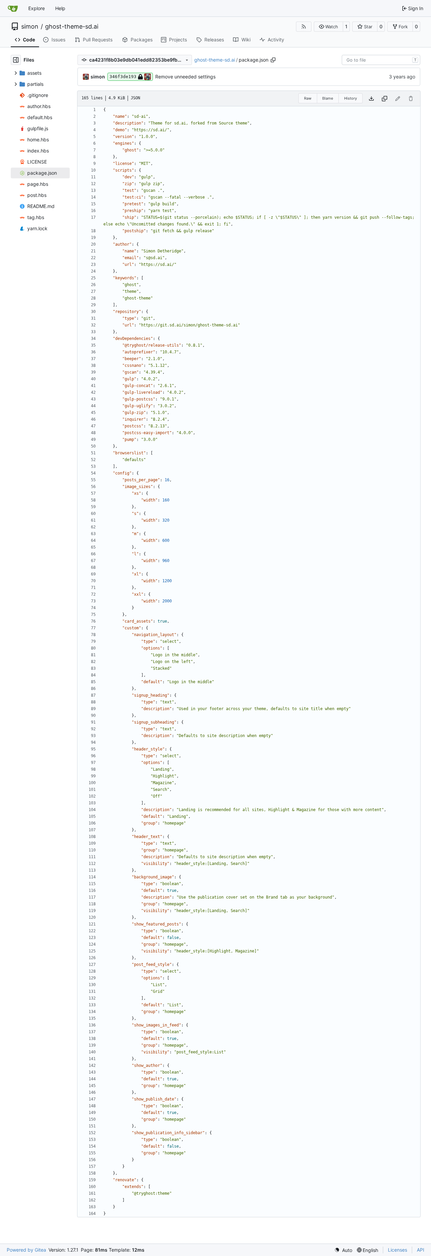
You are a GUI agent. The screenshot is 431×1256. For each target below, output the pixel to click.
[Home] (12, 8)
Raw (307, 98)
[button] (328, 27)
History (350, 98)
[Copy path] (273, 60)
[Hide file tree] (16, 60)
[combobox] (381, 60)
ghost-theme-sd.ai (71, 26)
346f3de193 (122, 76)
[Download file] (371, 98)
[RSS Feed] (303, 27)
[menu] (343, 1250)
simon (29, 26)
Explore (36, 8)
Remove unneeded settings (185, 76)
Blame (327, 98)
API (420, 1250)
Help (60, 8)
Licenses (397, 1250)
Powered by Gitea (26, 1250)
